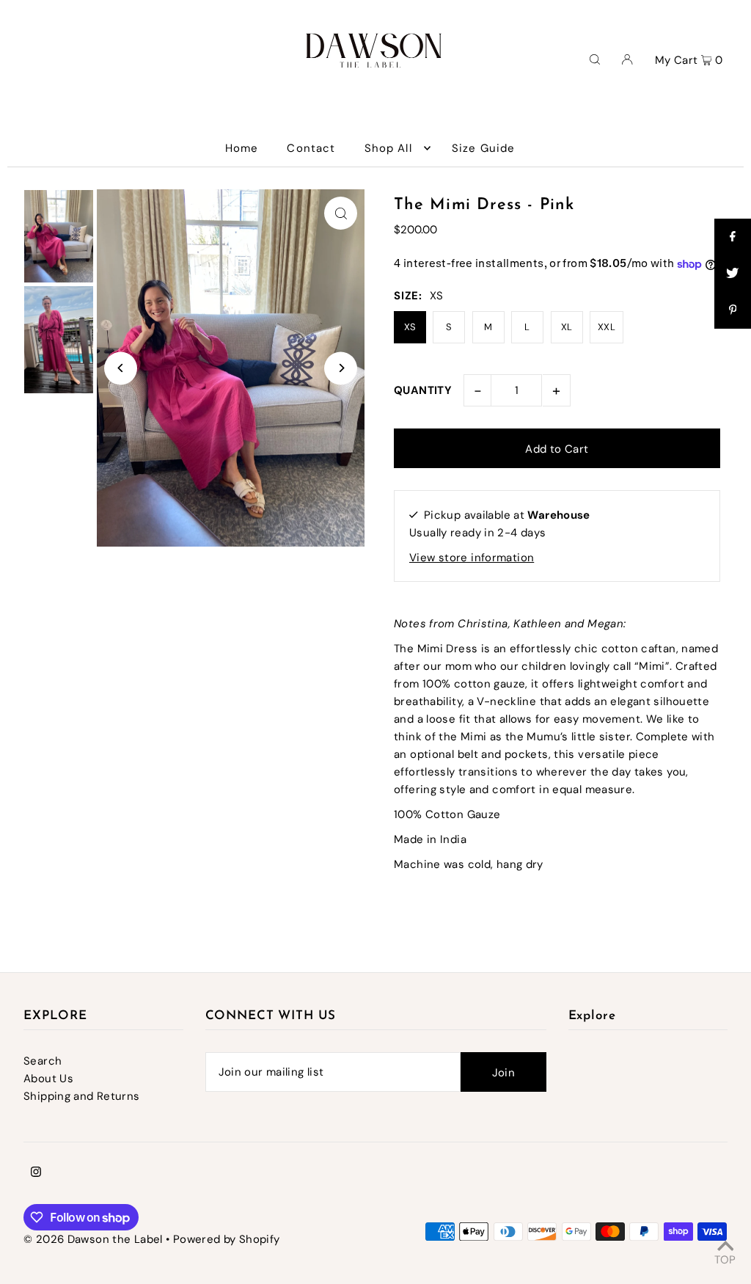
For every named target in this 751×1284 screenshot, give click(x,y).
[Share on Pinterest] (732, 310)
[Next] (340, 367)
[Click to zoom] (340, 213)
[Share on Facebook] (732, 237)
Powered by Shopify (226, 1239)
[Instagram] (36, 1173)
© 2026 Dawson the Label (93, 1239)
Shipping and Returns (81, 1096)
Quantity (423, 390)
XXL (606, 327)
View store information (471, 557)
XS (410, 327)
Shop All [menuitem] (388, 148)
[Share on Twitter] (732, 273)
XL (567, 327)
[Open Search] (594, 59)
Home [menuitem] (242, 148)
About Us (48, 1078)
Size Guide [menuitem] (483, 148)
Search (42, 1061)
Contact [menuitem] (311, 148)
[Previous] (120, 367)
